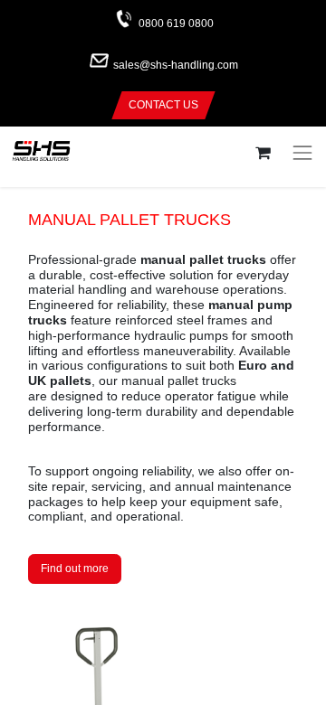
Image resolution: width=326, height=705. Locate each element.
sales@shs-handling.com (175, 66)
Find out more (75, 568)
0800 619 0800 (176, 23)
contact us (163, 105)
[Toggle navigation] (302, 152)
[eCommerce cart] (262, 153)
